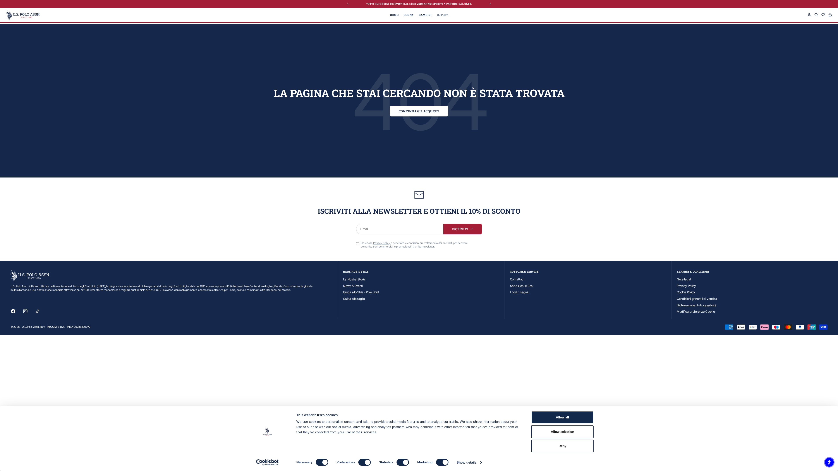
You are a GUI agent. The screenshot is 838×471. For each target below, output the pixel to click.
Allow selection (562, 431)
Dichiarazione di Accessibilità (696, 305)
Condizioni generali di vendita (697, 298)
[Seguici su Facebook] (13, 311)
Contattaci (517, 279)
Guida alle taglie (354, 298)
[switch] (364, 462)
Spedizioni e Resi (521, 286)
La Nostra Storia (354, 279)
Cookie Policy (686, 292)
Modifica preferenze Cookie (696, 311)
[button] (829, 462)
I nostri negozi (519, 292)
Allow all (562, 417)
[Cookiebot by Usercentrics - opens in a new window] (267, 462)
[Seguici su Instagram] (25, 311)
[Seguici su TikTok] (37, 311)
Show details (466, 462)
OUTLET (442, 15)
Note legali (684, 279)
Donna (409, 15)
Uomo (394, 15)
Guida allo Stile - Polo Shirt (361, 292)
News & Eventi (353, 286)
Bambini (425, 15)
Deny (562, 446)
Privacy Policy (686, 286)
